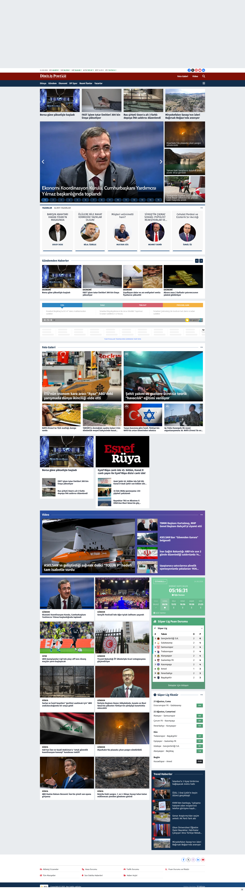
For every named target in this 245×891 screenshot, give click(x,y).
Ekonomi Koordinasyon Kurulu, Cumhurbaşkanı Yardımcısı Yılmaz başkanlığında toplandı (64, 615)
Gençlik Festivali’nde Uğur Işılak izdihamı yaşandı (120, 614)
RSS (45, 887)
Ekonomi (63, 83)
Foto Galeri (182, 76)
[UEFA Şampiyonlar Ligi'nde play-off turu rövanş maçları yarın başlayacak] (67, 637)
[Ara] (203, 76)
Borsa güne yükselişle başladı (56, 292)
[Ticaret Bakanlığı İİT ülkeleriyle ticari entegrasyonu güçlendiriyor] (122, 637)
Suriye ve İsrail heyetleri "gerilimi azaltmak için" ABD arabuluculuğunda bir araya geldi (67, 704)
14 (150, 200)
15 (158, 200)
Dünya (43, 83)
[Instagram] (193, 860)
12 (134, 200)
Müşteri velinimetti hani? (123, 215)
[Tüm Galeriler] (201, 347)
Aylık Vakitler (161, 613)
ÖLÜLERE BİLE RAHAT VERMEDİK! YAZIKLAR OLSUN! (90, 217)
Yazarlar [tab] (47, 208)
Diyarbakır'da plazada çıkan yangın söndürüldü (119, 750)
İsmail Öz (187, 244)
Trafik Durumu (133, 869)
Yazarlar (98, 83)
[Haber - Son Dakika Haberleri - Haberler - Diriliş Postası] (53, 76)
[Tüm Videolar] (201, 514)
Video (195, 76)
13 (142, 200)
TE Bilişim (201, 887)
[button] (43, 161)
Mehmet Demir (155, 244)
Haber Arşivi (132, 875)
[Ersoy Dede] (57, 232)
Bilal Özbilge (90, 244)
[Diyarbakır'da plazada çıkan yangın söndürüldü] (122, 728)
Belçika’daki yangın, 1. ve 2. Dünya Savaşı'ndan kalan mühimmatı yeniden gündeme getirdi (122, 795)
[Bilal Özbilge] (90, 232)
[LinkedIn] (198, 860)
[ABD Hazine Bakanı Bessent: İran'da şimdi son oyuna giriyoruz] (67, 773)
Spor (44, 656)
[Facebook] (183, 860)
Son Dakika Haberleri (93, 875)
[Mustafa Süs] (122, 232)
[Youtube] (203, 860)
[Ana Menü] (204, 83)
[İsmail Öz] (187, 232)
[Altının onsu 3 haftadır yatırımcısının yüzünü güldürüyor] (183, 276)
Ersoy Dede (57, 244)
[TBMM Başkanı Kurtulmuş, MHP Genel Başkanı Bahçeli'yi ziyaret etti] (147, 524)
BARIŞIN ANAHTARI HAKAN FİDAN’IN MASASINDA (57, 217)
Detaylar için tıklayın (178, 685)
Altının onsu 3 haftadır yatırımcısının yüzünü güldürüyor (181, 293)
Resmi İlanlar (85, 83)
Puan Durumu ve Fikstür (178, 869)
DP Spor (73, 83)
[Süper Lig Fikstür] (201, 695)
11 (126, 200)
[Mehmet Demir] (154, 232)
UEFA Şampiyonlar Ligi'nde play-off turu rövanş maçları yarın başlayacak (64, 660)
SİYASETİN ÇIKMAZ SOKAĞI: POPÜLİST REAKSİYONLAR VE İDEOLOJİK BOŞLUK (155, 217)
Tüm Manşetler (49, 875)
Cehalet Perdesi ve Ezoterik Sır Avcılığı (187, 215)
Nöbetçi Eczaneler (51, 869)
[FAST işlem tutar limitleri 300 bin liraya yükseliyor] (102, 276)
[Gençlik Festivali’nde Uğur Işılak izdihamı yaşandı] (122, 593)
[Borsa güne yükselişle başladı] (61, 276)
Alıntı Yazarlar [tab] (62, 208)
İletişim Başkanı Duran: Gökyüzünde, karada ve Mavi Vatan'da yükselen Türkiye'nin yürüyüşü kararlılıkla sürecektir (121, 705)
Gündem (52, 83)
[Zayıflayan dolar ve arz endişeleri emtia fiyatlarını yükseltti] (142, 276)
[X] (188, 860)
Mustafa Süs (122, 244)
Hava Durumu (91, 869)
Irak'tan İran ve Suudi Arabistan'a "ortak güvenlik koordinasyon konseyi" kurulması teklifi (65, 751)
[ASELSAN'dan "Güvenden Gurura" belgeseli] (147, 538)
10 (118, 200)
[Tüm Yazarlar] (201, 208)
